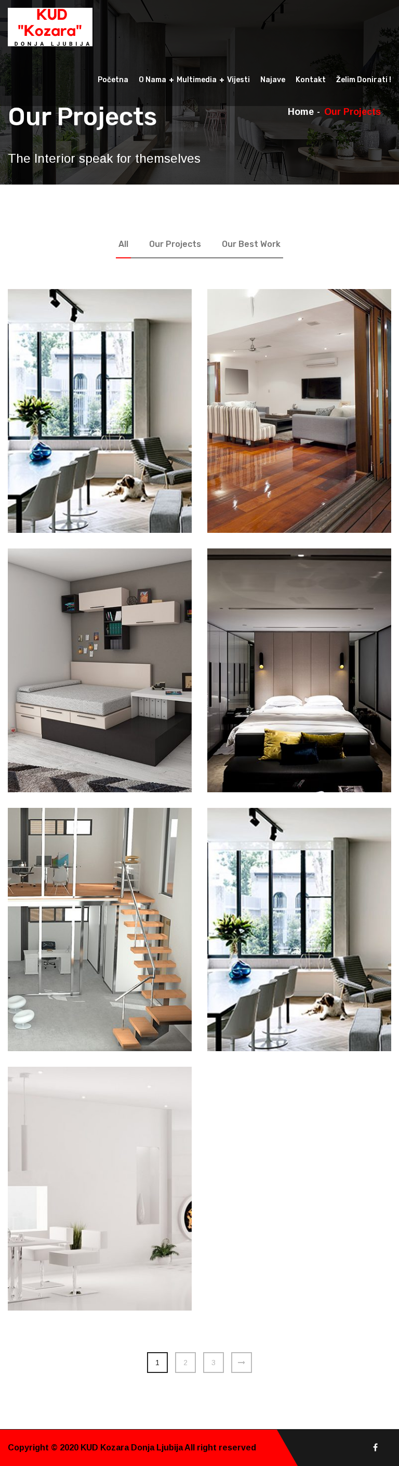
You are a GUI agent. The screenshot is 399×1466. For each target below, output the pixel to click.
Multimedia (197, 79)
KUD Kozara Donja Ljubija (132, 1447)
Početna (113, 79)
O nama (152, 79)
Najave (272, 79)
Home (301, 112)
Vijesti (238, 79)
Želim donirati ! (363, 79)
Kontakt (311, 79)
